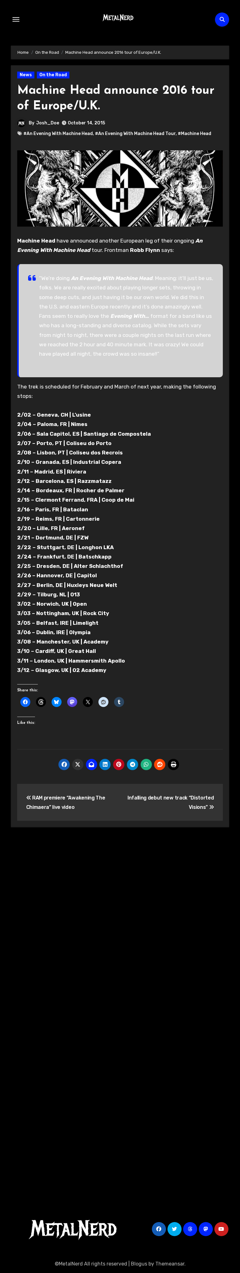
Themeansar (169, 1264)
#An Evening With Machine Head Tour (135, 133)
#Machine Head (194, 133)
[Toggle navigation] (16, 19)
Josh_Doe (47, 123)
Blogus (139, 1264)
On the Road (53, 75)
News (26, 75)
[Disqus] (120, 923)
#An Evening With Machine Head (58, 133)
